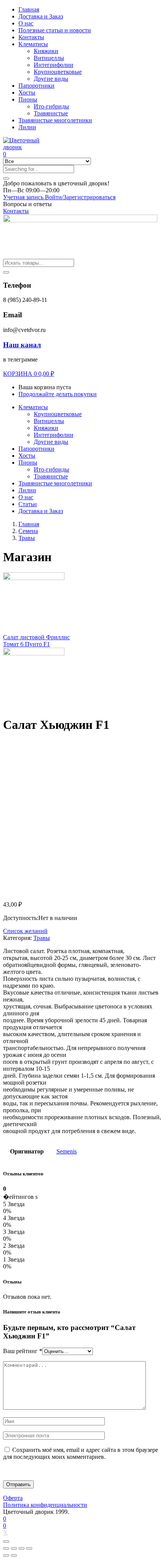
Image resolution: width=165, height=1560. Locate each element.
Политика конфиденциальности (45, 1505)
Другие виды (51, 78)
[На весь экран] (21, 1548)
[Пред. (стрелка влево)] (6, 1555)
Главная (28, 9)
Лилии (27, 127)
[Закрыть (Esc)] (6, 1548)
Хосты (26, 92)
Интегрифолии (53, 65)
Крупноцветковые (58, 71)
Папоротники (36, 85)
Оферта (13, 1498)
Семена (28, 531)
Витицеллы (49, 58)
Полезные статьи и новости (54, 30)
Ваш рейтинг (22, 1351)
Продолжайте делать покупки (57, 394)
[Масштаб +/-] (29, 1548)
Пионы (27, 99)
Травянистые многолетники (55, 120)
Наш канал (22, 345)
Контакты (31, 37)
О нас (25, 23)
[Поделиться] (14, 1548)
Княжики (46, 51)
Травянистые (51, 113)
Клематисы (33, 44)
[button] (56, 183)
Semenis (66, 1151)
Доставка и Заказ (40, 16)
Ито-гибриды (51, 106)
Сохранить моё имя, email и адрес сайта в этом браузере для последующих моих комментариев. (80, 1453)
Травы (26, 538)
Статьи (27, 504)
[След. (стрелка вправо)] (14, 1555)
